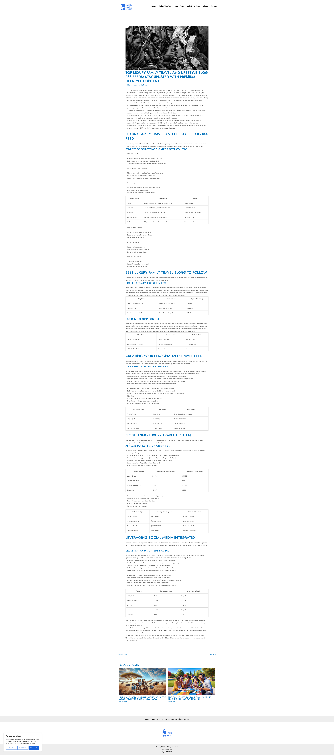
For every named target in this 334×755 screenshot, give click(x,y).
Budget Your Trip (165, 6)
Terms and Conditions (169, 719)
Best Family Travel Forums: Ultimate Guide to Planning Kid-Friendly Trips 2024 (189, 698)
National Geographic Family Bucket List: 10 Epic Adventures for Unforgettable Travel (142, 698)
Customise (11, 747)
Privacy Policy (155, 719)
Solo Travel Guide (193, 6)
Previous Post (121, 654)
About (205, 6)
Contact (214, 6)
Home (153, 6)
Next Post (214, 654)
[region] (22, 742)
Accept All (34, 747)
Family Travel (179, 6)
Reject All (23, 747)
